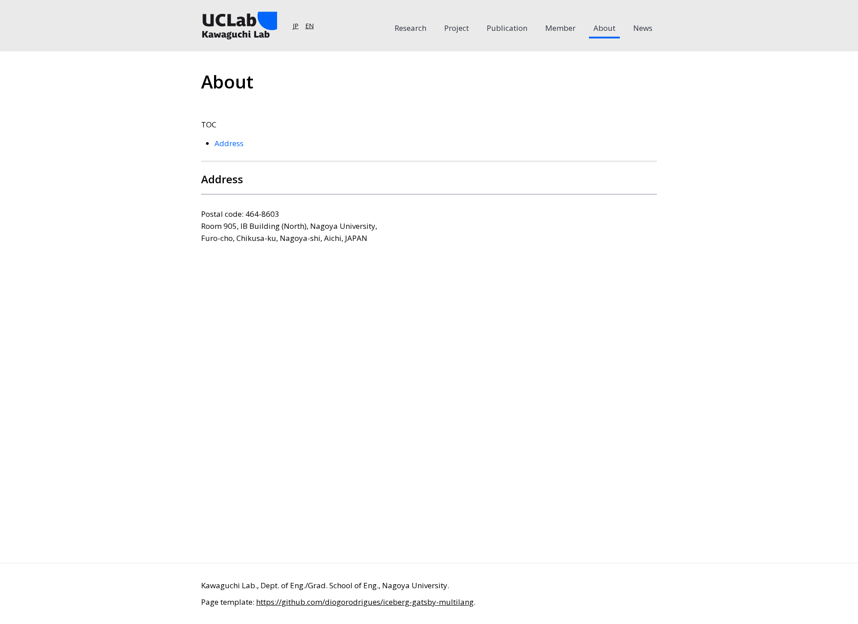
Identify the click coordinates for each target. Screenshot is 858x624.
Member (560, 28)
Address (229, 143)
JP (296, 25)
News (642, 28)
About (604, 28)
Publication (507, 28)
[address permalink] (176, 183)
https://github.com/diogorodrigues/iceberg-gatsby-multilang (365, 602)
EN (309, 25)
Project (456, 28)
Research (410, 28)
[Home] (239, 26)
